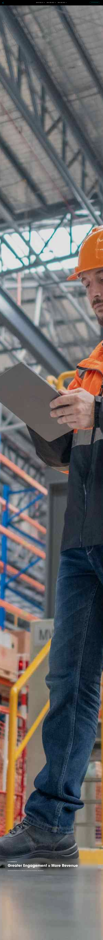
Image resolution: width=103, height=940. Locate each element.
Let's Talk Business (94, 2)
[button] (40, 2)
